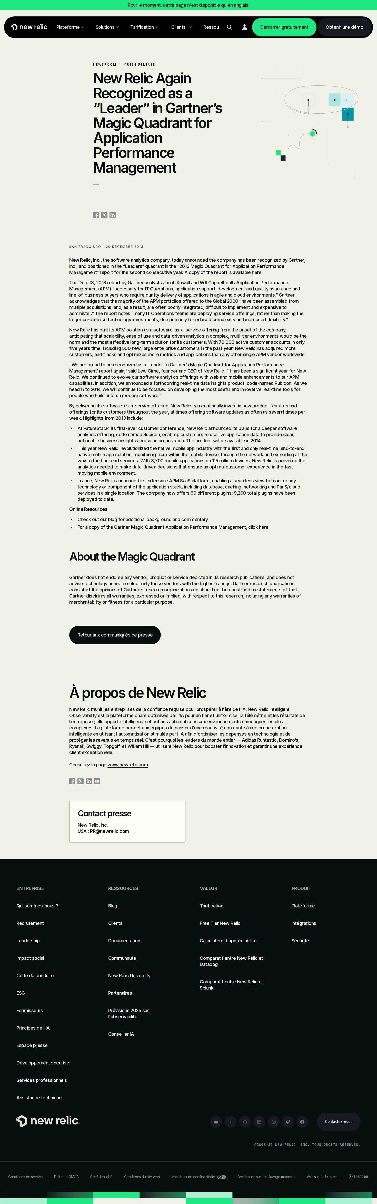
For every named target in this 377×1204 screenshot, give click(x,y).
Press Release (139, 64)
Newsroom (104, 64)
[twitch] (288, 1122)
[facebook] (302, 1122)
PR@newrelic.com (109, 831)
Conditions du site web (142, 1176)
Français (361, 1176)
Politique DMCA (66, 1176)
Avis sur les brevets (322, 1176)
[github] (245, 1122)
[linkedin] (259, 1122)
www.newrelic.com (127, 764)
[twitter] (230, 1122)
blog (112, 519)
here (256, 272)
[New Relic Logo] (28, 27)
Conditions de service (25, 1176)
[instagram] (273, 1122)
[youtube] (216, 1122)
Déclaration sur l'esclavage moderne (266, 1176)
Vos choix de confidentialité (193, 1176)
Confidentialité (101, 1176)
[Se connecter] (244, 27)
